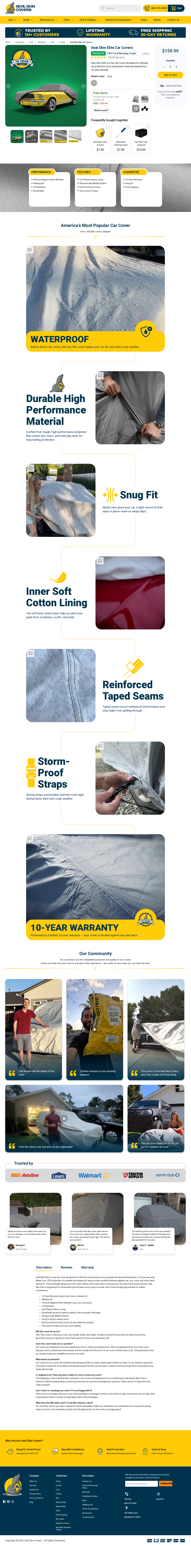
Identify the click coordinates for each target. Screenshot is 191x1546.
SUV (57, 1498)
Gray (101, 76)
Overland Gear (88, 1517)
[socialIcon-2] (13, 1502)
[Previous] (8, 86)
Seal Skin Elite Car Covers (81, 42)
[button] (100, 139)
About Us (33, 1481)
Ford (31, 42)
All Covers (60, 1519)
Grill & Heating (88, 19)
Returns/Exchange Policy (90, 1486)
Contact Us (34, 1490)
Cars (58, 1490)
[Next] (83, 86)
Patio (67, 19)
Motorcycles (61, 1502)
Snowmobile (61, 1506)
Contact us (86, 1481)
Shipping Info (87, 1505)
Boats (58, 1481)
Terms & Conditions (90, 1509)
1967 (52, 42)
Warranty (87, 1267)
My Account (87, 1513)
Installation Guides (90, 1496)
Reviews (66, 1267)
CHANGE (145, 53)
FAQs (84, 1500)
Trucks (58, 1494)
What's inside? (101, 110)
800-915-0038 (130, 1503)
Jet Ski (58, 1485)
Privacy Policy (35, 1494)
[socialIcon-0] (5, 1502)
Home (7, 42)
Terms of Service (36, 1498)
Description (44, 1267)
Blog (31, 1502)
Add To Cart (170, 75)
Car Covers (19, 42)
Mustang (41, 42)
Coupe (62, 42)
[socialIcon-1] (9, 1502)
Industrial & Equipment (117, 19)
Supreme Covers (62, 1523)
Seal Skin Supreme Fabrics (63, 1528)
